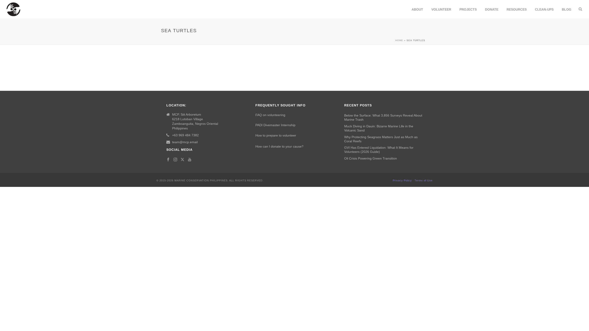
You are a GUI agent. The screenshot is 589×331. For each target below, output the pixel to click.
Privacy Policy (402, 180)
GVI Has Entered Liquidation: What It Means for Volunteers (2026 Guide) (378, 150)
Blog (566, 9)
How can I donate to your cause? (279, 146)
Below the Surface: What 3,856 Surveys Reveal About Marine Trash (383, 117)
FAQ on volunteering (270, 115)
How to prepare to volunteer (275, 135)
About (417, 9)
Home (399, 40)
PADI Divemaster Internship (275, 125)
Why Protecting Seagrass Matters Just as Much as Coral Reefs (381, 139)
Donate (491, 9)
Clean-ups (544, 9)
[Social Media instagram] (175, 160)
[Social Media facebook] (168, 160)
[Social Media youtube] (189, 160)
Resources (517, 9)
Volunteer (441, 9)
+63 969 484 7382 (185, 135)
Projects (468, 9)
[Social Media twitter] (182, 160)
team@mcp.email (185, 142)
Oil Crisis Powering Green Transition (370, 158)
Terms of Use (424, 180)
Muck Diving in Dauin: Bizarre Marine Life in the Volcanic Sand (378, 128)
